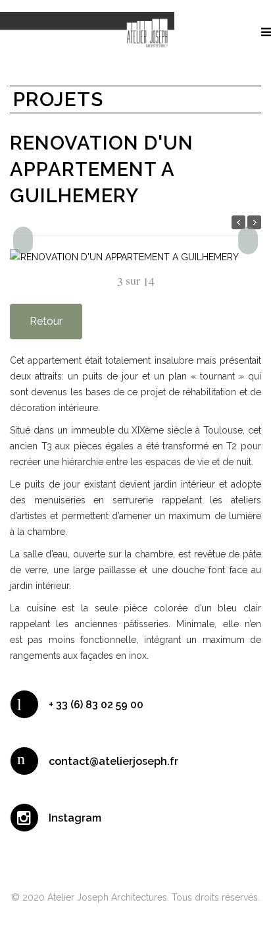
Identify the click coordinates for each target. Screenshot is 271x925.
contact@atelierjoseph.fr (113, 761)
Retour (46, 321)
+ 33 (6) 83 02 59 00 (96, 704)
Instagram (75, 818)
